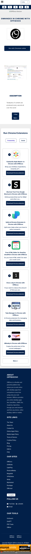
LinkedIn (20, 504)
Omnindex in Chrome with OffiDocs (15, 20)
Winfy (8, 479)
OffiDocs (9, 461)
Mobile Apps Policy (13, 434)
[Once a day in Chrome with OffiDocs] (16, 279)
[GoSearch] (10, 7)
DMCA (9, 449)
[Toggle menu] (2, 1)
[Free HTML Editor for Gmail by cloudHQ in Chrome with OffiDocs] (16, 249)
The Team (10, 422)
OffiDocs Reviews (12, 536)
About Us (10, 425)
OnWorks (10, 464)
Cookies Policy (11, 440)
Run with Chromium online (17, 48)
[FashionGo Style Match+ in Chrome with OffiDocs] (16, 158)
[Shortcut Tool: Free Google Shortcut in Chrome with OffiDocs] (16, 188)
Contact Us (10, 428)
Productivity (11, 140)
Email (10, 506)
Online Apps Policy (13, 431)
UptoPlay (10, 467)
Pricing (9, 446)
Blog (8, 443)
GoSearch (10, 518)
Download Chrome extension (15, 173)
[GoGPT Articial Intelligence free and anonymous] (4, 7)
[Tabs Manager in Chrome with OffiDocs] (16, 309)
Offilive (9, 527)
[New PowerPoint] (27, 7)
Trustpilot (11, 495)
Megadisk (10, 473)
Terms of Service (12, 437)
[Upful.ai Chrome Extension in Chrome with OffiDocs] (16, 219)
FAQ (8, 452)
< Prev (15, 114)
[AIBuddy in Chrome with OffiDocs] (16, 340)
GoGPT (9, 521)
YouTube (12, 504)
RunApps (10, 485)
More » (15, 361)
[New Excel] (21, 7)
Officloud (9, 488)
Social (23, 140)
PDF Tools (10, 524)
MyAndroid (10, 482)
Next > (15, 118)
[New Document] (15, 7)
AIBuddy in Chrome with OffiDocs (15, 343)
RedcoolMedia (11, 470)
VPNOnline (10, 476)
